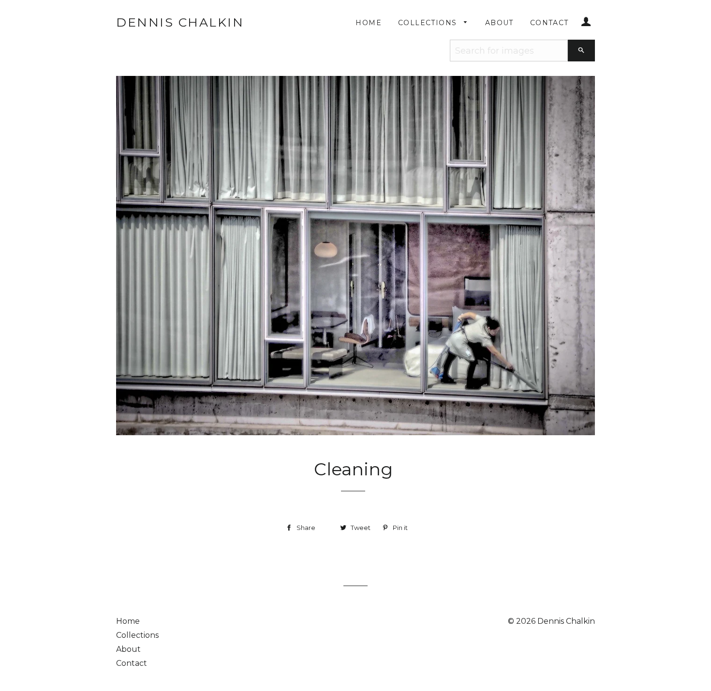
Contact (549, 22)
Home (369, 22)
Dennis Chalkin (180, 22)
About (499, 22)
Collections (428, 22)
